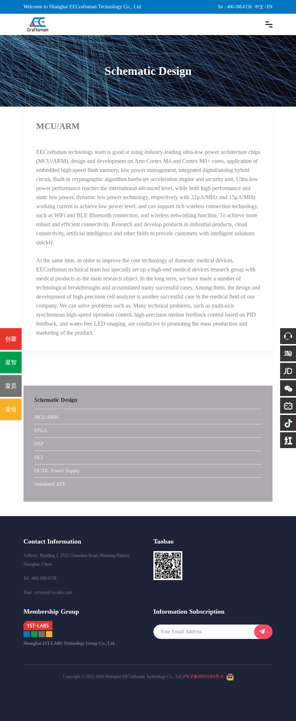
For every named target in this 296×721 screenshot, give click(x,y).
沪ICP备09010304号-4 (202, 676)
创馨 (11, 339)
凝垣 (11, 409)
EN (270, 6)
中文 (259, 6)
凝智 (11, 362)
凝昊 (11, 386)
